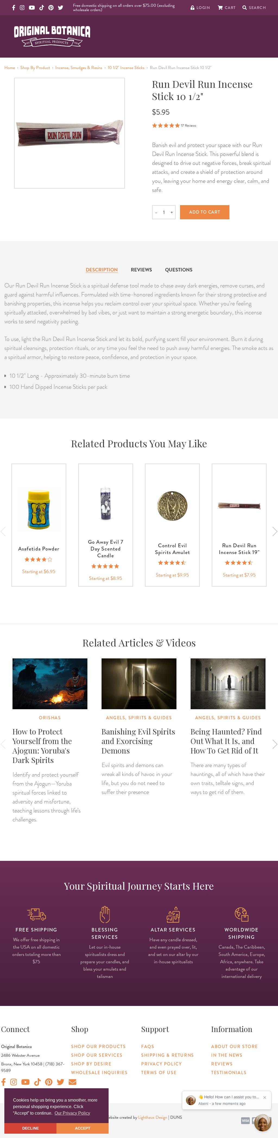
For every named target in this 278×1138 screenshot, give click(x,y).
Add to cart (204, 212)
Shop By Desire (91, 1064)
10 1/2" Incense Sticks (126, 67)
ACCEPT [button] (82, 1128)
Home (9, 67)
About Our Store (234, 1046)
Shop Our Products (98, 1046)
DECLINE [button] (30, 1128)
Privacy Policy (161, 1064)
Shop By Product (35, 67)
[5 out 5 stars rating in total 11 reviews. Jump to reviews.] (105, 566)
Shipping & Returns (167, 1055)
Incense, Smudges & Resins (78, 67)
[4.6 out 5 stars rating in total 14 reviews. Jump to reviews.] (172, 563)
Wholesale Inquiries (99, 1073)
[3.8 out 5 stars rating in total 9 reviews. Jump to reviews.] (38, 559)
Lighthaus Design (152, 1117)
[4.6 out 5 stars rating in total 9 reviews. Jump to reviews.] (239, 563)
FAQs (147, 1046)
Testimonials (229, 1073)
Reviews (141, 269)
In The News (227, 1055)
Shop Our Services (96, 1055)
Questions (178, 269)
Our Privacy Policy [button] (72, 1113)
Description (102, 269)
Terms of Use (158, 1073)
